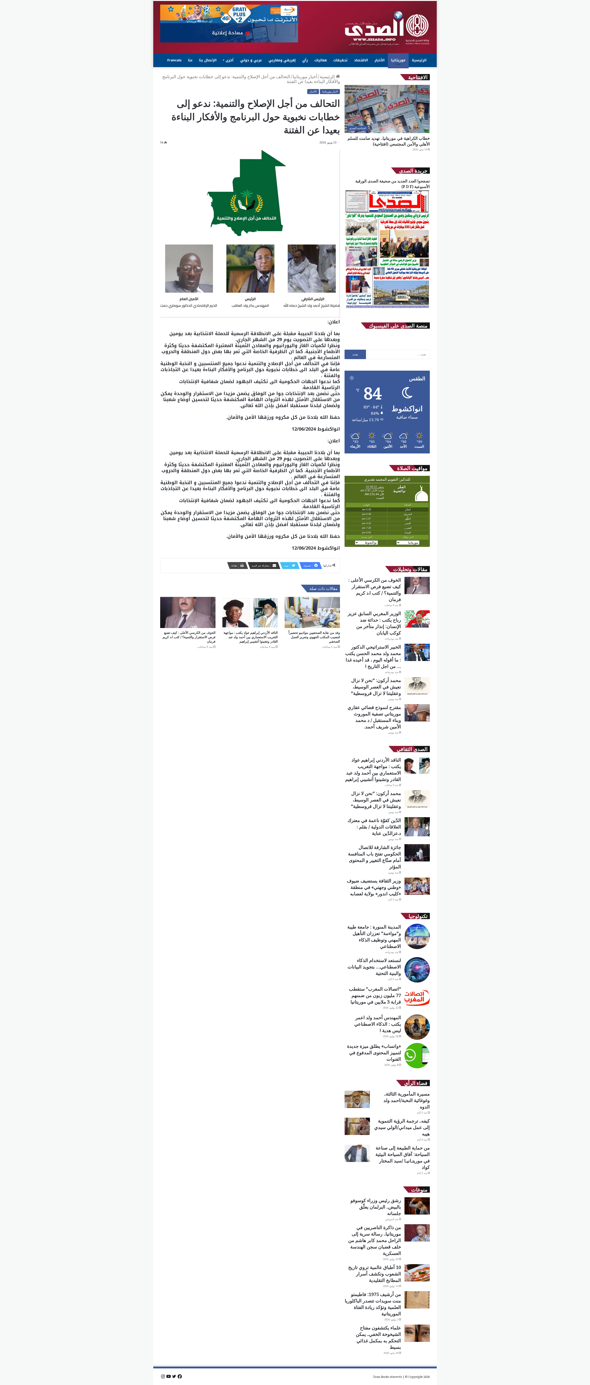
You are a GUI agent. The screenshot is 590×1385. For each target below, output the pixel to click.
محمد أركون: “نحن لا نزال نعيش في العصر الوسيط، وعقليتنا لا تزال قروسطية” (376, 686)
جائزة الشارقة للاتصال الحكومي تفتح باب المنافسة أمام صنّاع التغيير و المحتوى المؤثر (374, 857)
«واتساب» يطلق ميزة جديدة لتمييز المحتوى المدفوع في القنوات (374, 1052)
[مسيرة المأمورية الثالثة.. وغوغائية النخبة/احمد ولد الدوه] (357, 1099)
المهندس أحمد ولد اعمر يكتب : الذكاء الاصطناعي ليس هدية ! (377, 1024)
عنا (190, 60)
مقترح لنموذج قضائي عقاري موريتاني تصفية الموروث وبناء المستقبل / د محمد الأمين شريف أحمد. (374, 717)
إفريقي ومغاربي (282, 60)
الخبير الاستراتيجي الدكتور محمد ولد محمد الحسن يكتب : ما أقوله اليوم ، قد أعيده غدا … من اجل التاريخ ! (373, 656)
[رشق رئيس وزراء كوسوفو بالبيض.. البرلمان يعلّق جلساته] (417, 1206)
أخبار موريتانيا (305, 77)
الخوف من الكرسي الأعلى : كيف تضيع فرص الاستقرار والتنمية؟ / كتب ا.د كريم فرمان (188, 636)
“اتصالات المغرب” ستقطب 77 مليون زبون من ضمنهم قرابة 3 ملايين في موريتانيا (375, 995)
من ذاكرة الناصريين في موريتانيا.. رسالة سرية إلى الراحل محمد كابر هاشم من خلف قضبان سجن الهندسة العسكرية (374, 1240)
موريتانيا (398, 60)
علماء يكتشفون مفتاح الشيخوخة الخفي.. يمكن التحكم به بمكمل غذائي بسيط (378, 1337)
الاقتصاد (361, 60)
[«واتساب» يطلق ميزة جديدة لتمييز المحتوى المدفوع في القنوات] (417, 1055)
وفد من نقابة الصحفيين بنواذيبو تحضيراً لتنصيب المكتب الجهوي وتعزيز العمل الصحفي (314, 636)
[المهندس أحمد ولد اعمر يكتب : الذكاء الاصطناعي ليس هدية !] (417, 1027)
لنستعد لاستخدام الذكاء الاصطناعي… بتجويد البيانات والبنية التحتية (374, 966)
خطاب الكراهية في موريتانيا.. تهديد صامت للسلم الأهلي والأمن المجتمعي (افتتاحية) (389, 141)
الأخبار (380, 60)
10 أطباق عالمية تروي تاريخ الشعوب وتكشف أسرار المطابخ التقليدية (374, 1273)
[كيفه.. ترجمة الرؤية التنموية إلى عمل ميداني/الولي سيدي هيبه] (357, 1126)
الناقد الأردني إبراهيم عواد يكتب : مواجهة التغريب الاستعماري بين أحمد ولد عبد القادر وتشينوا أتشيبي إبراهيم (251, 636)
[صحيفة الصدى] (387, 28)
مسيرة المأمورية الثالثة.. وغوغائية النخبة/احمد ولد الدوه (407, 1100)
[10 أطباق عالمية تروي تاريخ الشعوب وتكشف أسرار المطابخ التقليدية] (417, 1272)
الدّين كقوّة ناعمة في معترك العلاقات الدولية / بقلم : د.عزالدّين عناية (374, 826)
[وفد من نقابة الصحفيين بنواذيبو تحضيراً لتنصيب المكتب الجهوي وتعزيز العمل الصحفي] (312, 612)
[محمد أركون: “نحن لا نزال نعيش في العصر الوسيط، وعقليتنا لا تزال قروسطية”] (417, 685)
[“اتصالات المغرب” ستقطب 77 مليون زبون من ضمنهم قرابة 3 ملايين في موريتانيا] (417, 998)
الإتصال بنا (208, 60)
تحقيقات (340, 60)
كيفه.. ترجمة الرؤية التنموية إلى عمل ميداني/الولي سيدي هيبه (402, 1127)
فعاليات (320, 60)
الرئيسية (419, 60)
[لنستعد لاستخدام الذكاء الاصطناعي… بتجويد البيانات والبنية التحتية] (417, 970)
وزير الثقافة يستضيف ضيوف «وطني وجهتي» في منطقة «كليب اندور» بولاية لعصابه (374, 887)
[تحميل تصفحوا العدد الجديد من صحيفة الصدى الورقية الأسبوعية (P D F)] (387, 308)
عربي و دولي (251, 60)
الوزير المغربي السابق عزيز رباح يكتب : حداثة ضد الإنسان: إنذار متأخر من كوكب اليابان (374, 623)
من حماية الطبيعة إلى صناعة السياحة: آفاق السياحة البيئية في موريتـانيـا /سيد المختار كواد (402, 1157)
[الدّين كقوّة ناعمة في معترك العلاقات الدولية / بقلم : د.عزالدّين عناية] (417, 826)
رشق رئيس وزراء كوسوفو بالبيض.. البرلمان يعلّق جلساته (376, 1206)
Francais (174, 60)
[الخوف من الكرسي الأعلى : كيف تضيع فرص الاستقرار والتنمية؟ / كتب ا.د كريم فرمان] (187, 612)
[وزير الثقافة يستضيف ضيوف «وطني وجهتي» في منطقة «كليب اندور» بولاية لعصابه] (417, 886)
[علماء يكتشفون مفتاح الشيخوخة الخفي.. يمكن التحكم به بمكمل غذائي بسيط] (417, 1333)
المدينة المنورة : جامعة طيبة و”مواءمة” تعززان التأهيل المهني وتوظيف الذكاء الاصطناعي (374, 936)
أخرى (229, 60)
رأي (305, 60)
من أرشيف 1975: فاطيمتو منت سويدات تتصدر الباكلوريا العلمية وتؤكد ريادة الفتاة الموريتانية (373, 1304)
